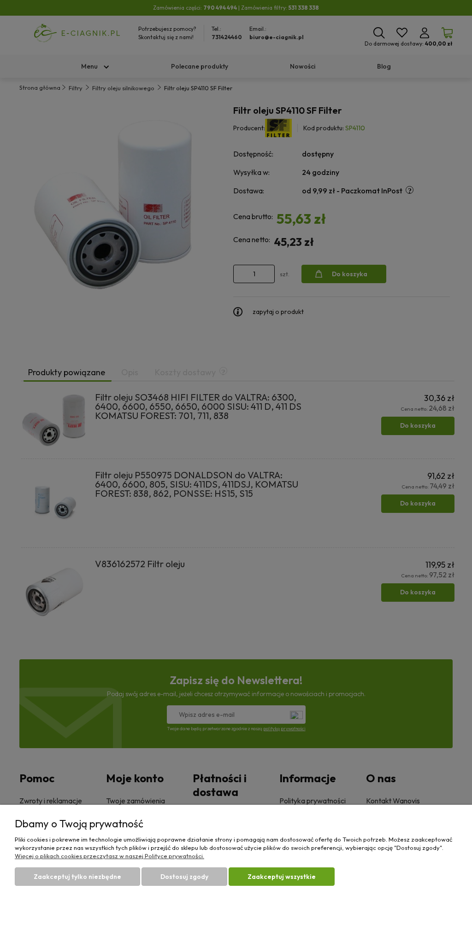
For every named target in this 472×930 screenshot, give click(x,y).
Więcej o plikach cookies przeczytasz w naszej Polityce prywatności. (109, 856)
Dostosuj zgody (184, 876)
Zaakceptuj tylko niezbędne (77, 876)
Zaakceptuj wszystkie (282, 876)
